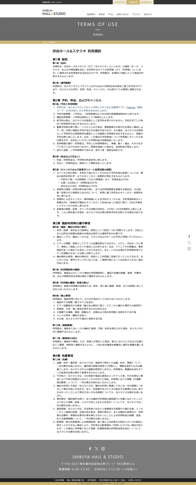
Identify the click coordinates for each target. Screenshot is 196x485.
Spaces (131, 107)
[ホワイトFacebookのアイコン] (90, 448)
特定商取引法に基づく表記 (112, 480)
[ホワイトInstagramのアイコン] (103, 448)
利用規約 (92, 480)
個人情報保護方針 (76, 480)
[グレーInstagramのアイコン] (189, 248)
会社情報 (60, 480)
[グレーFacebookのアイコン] (189, 236)
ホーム (44, 42)
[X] (189, 242)
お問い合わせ (135, 480)
